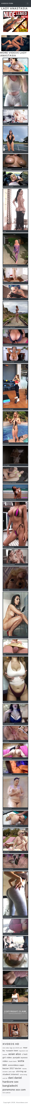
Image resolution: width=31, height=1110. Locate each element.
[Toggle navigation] (27, 3)
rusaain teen (12, 1050)
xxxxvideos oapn (16, 1065)
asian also (14, 1054)
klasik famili (13, 1061)
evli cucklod (6, 1093)
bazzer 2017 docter (12, 1068)
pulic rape (12, 1072)
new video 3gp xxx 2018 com (12, 1048)
